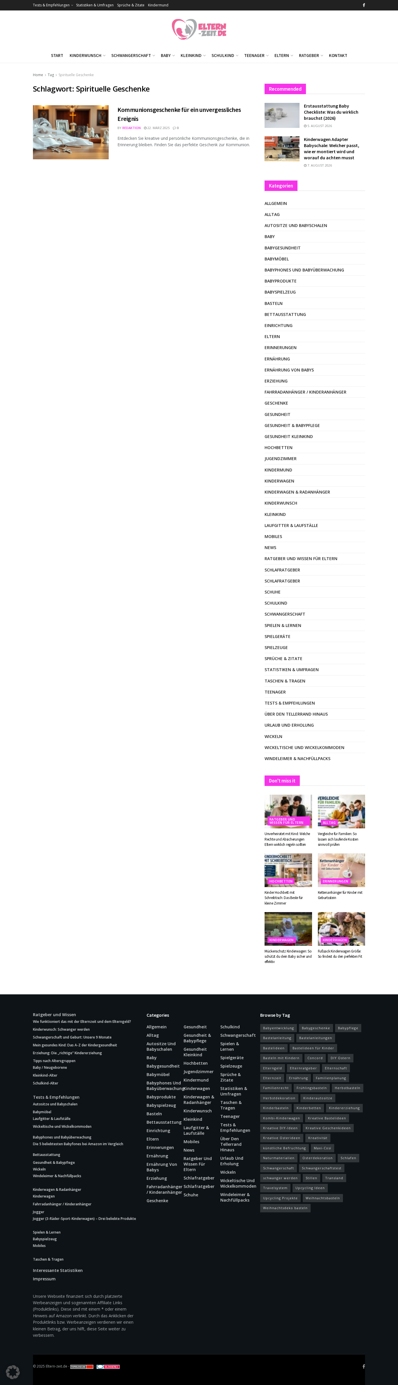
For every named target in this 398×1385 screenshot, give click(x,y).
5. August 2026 (319, 126)
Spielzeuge (276, 647)
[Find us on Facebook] (364, 5)
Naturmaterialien (279, 1158)
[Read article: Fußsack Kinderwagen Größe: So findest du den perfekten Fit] (341, 929)
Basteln (274, 303)
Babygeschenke (316, 1028)
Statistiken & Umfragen (95, 5)
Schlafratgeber (282, 570)
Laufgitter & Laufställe (291, 525)
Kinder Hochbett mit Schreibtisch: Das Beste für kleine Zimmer (284, 897)
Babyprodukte (281, 281)
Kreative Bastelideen (327, 1118)
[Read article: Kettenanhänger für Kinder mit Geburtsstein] (341, 870)
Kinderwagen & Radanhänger (297, 492)
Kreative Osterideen (281, 1138)
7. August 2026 (319, 165)
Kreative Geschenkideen (328, 1128)
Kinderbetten (309, 1108)
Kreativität (317, 1138)
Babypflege (348, 1028)
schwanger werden (280, 1178)
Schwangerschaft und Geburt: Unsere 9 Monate (72, 1037)
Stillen (311, 1178)
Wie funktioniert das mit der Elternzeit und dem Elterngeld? (82, 1021)
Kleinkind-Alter (45, 1075)
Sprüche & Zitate (131, 5)
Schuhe (273, 592)
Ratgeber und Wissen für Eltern (301, 558)
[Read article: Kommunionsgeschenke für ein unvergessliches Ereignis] (71, 132)
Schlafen (348, 1158)
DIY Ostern (341, 1058)
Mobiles (273, 536)
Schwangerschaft (131, 55)
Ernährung (277, 359)
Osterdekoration (317, 1158)
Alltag (272, 214)
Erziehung (276, 381)
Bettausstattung (285, 314)
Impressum (44, 1279)
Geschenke (276, 403)
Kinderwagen (279, 481)
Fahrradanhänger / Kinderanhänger (305, 392)
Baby (166, 55)
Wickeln (273, 736)
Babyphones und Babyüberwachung (304, 270)
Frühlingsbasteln (312, 1088)
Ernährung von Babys (289, 370)
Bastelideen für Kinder (313, 1048)
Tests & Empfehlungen (51, 5)
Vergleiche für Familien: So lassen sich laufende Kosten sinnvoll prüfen (338, 839)
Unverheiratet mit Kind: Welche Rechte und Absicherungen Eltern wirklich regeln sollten (287, 839)
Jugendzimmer (281, 458)
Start (57, 55)
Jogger (38, 1211)
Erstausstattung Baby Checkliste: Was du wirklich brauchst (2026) (331, 112)
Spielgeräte (277, 636)
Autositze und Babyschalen (296, 225)
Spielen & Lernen (283, 625)
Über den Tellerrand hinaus (296, 714)
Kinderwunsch (85, 55)
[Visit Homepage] (199, 29)
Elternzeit (272, 1078)
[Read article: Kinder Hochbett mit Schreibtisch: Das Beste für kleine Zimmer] (288, 870)
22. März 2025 (158, 128)
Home (38, 74)
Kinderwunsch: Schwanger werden (61, 1029)
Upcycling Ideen (310, 1188)
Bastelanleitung (277, 1038)
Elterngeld (272, 1068)
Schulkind (223, 55)
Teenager (254, 55)
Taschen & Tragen (285, 681)
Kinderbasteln (276, 1108)
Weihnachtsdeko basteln (285, 1208)
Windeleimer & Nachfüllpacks (297, 758)
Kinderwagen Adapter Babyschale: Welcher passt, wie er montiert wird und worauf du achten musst (331, 148)
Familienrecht (276, 1088)
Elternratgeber (303, 1068)
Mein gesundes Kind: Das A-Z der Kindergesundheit (75, 1045)
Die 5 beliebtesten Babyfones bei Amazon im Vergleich (78, 1143)
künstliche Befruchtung (284, 1148)
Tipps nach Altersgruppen (54, 1060)
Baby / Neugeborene (50, 1067)
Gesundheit (277, 414)
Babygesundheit (283, 248)
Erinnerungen (281, 347)
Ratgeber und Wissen (54, 1014)
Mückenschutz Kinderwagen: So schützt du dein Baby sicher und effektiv (288, 956)
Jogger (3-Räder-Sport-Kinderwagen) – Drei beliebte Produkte (84, 1218)
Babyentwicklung (278, 1028)
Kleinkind (191, 55)
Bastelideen (274, 1048)
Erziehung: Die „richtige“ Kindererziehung (67, 1052)
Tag (51, 74)
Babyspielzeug (280, 292)
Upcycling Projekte (280, 1198)
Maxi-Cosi (322, 1148)
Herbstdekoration (279, 1098)
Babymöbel (277, 259)
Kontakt (338, 55)
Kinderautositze (317, 1098)
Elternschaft (336, 1068)
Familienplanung (331, 1078)
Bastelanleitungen (315, 1038)
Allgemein (276, 203)
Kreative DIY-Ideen (280, 1128)
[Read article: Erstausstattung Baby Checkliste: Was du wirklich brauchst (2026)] (282, 115)
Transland (334, 1178)
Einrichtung (279, 325)
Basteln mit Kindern (281, 1058)
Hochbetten (279, 447)
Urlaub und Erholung (289, 725)
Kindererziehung (344, 1108)
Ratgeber (309, 55)
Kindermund (158, 5)
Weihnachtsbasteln (323, 1198)
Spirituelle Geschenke (76, 74)
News (270, 547)
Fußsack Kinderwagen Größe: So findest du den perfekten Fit (340, 954)
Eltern (281, 55)
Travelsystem (275, 1188)
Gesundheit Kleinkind (289, 436)
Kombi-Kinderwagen (281, 1118)
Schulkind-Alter (45, 1083)
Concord (315, 1058)
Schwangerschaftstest (321, 1168)
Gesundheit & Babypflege (292, 425)
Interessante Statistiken (58, 1270)
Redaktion (131, 128)
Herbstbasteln (347, 1088)
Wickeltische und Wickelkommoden (304, 747)
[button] (13, 1372)
